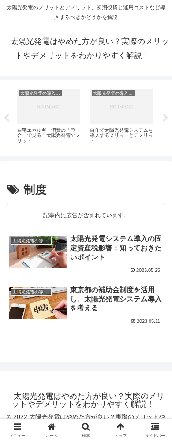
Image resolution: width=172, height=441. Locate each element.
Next (165, 118)
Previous (6, 118)
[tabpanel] (48, 116)
